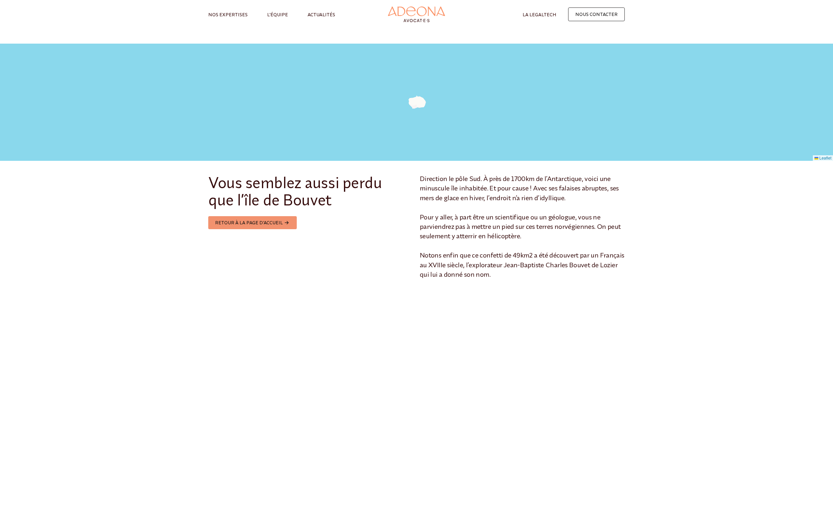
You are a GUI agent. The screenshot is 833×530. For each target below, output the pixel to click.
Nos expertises (228, 15)
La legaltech (539, 15)
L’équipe (277, 15)
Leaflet (824, 157)
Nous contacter (596, 14)
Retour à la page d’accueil (249, 223)
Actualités (321, 15)
